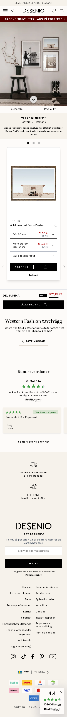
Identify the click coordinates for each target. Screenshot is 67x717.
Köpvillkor (41, 605)
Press (28, 599)
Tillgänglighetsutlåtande (16, 623)
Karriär (27, 611)
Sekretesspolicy (33, 574)
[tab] (28, 143)
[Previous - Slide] (3, 266)
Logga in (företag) (20, 646)
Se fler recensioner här (33, 441)
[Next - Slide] (64, 266)
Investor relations (20, 593)
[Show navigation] (5, 10)
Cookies (41, 611)
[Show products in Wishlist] (54, 10)
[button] (33, 99)
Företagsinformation (19, 605)
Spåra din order (45, 599)
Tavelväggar (35, 341)
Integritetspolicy (46, 617)
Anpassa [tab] (17, 109)
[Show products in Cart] (62, 10)
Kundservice (43, 593)
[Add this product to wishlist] (55, 225)
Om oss (26, 587)
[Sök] (13, 10)
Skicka (33, 563)
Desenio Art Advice (47, 587)
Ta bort (34, 275)
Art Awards (24, 640)
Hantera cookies (46, 632)
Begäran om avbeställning (44, 625)
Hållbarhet (25, 617)
